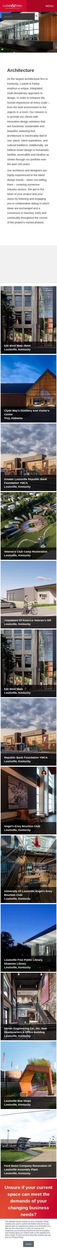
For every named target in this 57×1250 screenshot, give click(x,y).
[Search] (37, 16)
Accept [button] (28, 1244)
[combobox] (18, 16)
